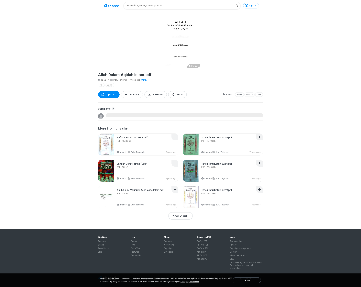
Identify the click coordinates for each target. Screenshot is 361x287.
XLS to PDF (202, 252)
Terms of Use (236, 241)
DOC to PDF (202, 241)
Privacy (233, 245)
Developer (168, 252)
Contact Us (136, 255)
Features (135, 252)
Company (168, 241)
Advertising (169, 245)
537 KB (110, 85)
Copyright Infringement (240, 248)
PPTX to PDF (202, 245)
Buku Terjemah (120, 80)
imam (103, 80)
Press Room (103, 248)
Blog (100, 252)
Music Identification (238, 255)
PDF (101, 85)
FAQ (133, 245)
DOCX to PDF (202, 248)
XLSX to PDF (202, 259)
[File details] (109, 144)
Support (134, 241)
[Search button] (236, 5)
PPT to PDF (202, 255)
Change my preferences (189, 282)
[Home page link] (111, 5)
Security (233, 252)
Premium (102, 241)
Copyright (168, 248)
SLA (232, 259)
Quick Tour (135, 248)
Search (101, 245)
